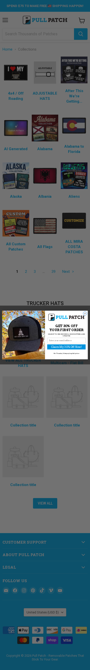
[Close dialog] (85, 313)
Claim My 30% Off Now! (66, 347)
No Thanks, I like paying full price (67, 353)
